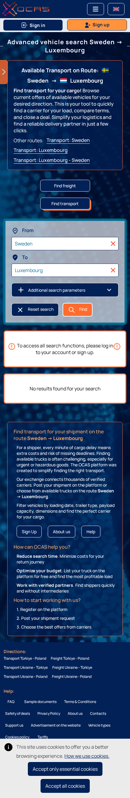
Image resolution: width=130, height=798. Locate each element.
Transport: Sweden (68, 140)
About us (61, 531)
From (27, 230)
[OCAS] (26, 8)
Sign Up (29, 531)
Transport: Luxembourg (41, 150)
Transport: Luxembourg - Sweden (52, 160)
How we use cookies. (86, 756)
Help (90, 531)
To (24, 257)
